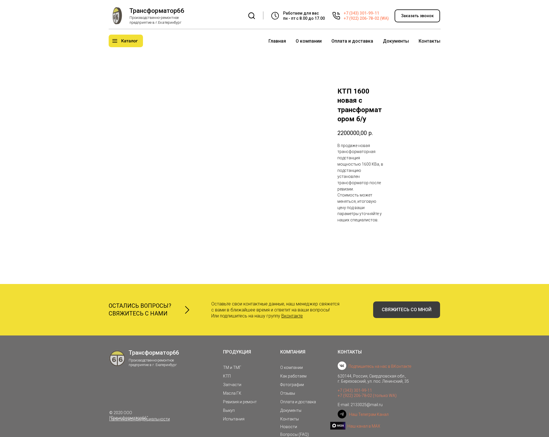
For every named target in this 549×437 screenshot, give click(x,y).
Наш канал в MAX (363, 426)
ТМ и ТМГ (232, 367)
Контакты (429, 41)
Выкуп (229, 410)
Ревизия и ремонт (240, 402)
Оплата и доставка (352, 41)
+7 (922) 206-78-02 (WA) (366, 18)
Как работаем (293, 376)
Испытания (233, 419)
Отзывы (287, 393)
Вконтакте (292, 316)
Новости (288, 426)
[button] (417, 15)
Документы (396, 41)
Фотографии (292, 384)
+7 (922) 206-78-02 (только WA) (367, 395)
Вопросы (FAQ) (294, 434)
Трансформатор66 (156, 10)
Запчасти (232, 384)
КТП (227, 376)
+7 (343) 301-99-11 (361, 13)
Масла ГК (232, 393)
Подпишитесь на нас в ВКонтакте (380, 366)
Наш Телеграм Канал (369, 414)
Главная (277, 41)
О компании (309, 41)
